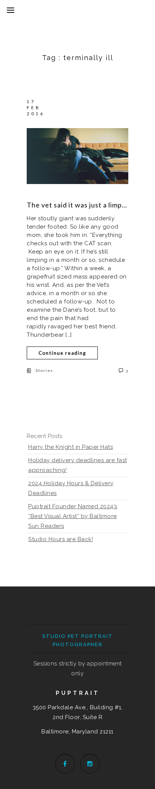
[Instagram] (90, 763)
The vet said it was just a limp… (77, 205)
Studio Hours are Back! (60, 539)
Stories (44, 370)
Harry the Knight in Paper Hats (70, 447)
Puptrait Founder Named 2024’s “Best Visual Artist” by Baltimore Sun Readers (72, 516)
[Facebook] (65, 763)
